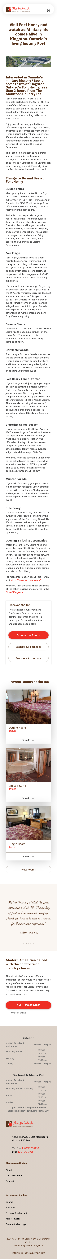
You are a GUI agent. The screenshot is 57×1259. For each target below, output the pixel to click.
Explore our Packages (28, 646)
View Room (28, 740)
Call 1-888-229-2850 (28, 1005)
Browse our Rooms (29, 635)
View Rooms (28, 869)
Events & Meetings (16, 1224)
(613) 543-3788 (25, 1151)
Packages (11, 1207)
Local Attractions (15, 1175)
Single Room (17, 844)
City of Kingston (14, 592)
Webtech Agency (34, 1245)
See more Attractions (28, 658)
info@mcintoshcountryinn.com (28, 1252)
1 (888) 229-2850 (30, 1148)
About (9, 1170)
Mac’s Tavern (13, 1218)
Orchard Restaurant (16, 1213)
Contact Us (11, 1181)
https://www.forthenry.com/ (26, 580)
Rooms (9, 1201)
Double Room (17, 727)
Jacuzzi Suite (17, 785)
